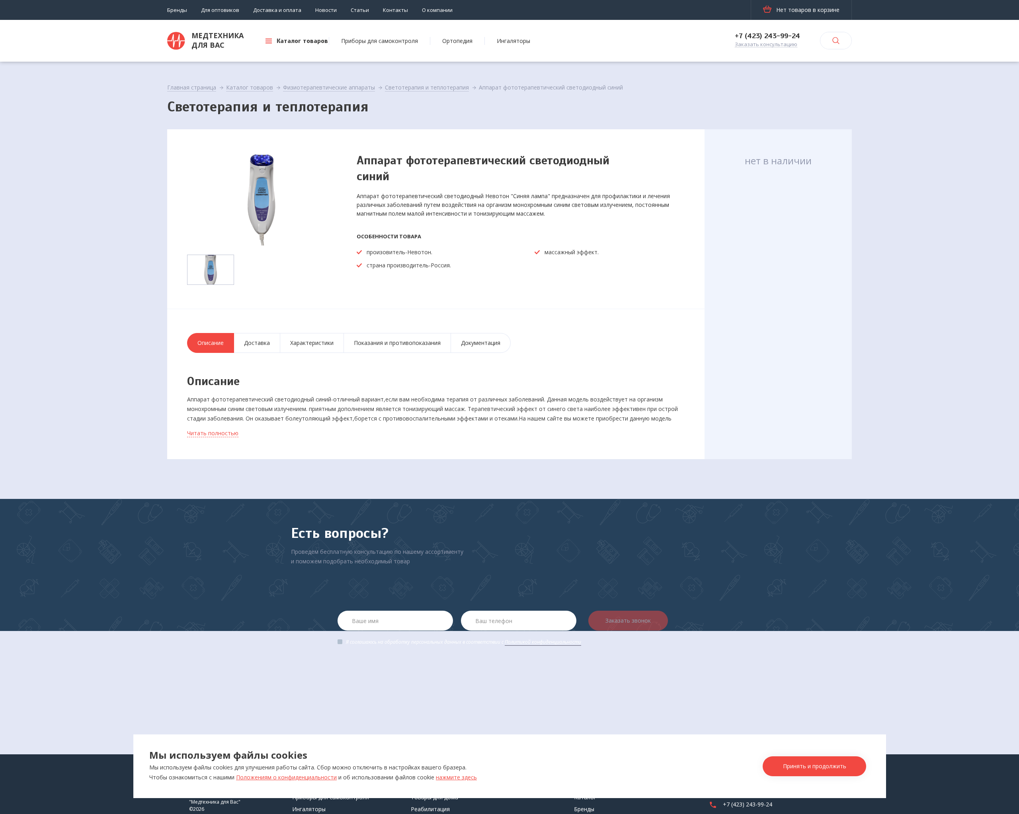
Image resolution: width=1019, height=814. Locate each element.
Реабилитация (430, 809)
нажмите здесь (456, 777)
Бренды (177, 10)
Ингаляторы (513, 41)
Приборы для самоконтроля (379, 41)
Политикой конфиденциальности (543, 642)
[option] (262, 197)
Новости (326, 10)
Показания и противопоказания (397, 343)
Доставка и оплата (277, 10)
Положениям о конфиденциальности (286, 777)
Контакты (395, 10)
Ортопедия (457, 41)
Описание (210, 343)
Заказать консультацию (766, 44)
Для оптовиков (220, 10)
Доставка (257, 343)
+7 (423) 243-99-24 (767, 35)
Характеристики (312, 343)
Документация (480, 343)
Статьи (360, 10)
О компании (437, 10)
